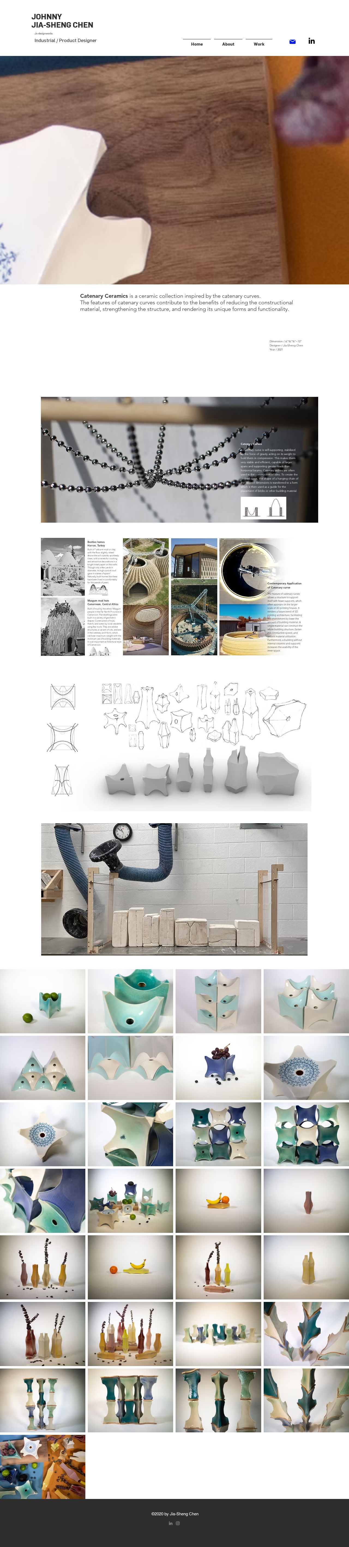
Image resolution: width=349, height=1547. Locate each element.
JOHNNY (55, 16)
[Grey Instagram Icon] (177, 1523)
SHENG (58, 24)
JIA (37, 24)
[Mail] (292, 41)
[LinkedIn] (311, 40)
